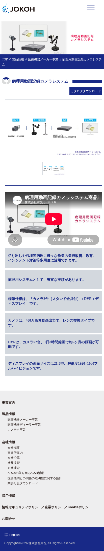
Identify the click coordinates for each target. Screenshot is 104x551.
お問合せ (8, 519)
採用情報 (8, 496)
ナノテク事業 (17, 429)
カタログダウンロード (86, 91)
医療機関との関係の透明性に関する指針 (35, 478)
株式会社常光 (38, 543)
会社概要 (14, 448)
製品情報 (18, 59)
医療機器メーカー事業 (43, 59)
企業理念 (14, 468)
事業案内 (8, 402)
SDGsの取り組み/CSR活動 (26, 473)
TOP (5, 59)
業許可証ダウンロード (23, 483)
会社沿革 (14, 458)
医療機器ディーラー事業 (24, 424)
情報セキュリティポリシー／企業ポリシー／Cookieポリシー (47, 507)
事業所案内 (15, 453)
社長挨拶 (14, 463)
